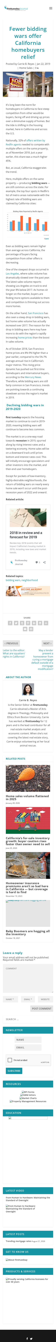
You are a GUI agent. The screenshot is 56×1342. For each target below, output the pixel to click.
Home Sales (26, 68)
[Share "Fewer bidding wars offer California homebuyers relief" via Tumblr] (22, 623)
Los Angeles (12, 273)
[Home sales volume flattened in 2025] (28, 778)
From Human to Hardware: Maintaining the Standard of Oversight (28, 1199)
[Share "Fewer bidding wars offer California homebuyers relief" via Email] (25, 629)
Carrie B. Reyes (26, 64)
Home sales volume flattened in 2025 (27, 797)
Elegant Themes (23, 1334)
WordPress (48, 1334)
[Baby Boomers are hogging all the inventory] (28, 913)
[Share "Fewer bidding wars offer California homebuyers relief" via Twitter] (16, 623)
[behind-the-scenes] (28, 1150)
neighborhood (30, 580)
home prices (25, 337)
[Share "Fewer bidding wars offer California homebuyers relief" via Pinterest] (28, 623)
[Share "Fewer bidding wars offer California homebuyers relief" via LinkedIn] (34, 623)
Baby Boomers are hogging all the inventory (28, 932)
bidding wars (13, 580)
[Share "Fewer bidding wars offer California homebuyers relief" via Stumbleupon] (46, 623)
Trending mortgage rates (18, 1241)
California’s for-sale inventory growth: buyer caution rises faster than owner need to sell (28, 841)
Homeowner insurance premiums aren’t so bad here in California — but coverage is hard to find (27, 887)
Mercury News (33, 377)
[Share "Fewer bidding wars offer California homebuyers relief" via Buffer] (40, 623)
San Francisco (35, 313)
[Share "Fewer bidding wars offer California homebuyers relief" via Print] (31, 629)
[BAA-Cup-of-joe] (28, 599)
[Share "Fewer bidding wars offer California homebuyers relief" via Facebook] (10, 623)
